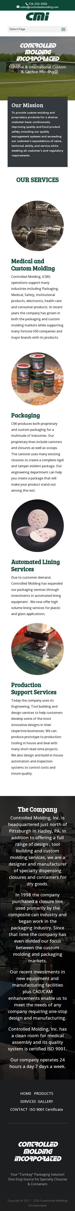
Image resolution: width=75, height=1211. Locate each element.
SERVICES (28, 1101)
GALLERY (45, 1101)
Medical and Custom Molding (33, 264)
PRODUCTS (43, 1093)
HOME (25, 1093)
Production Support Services (34, 688)
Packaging (25, 415)
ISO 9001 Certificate (46, 1109)
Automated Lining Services (35, 565)
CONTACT (19, 1109)
